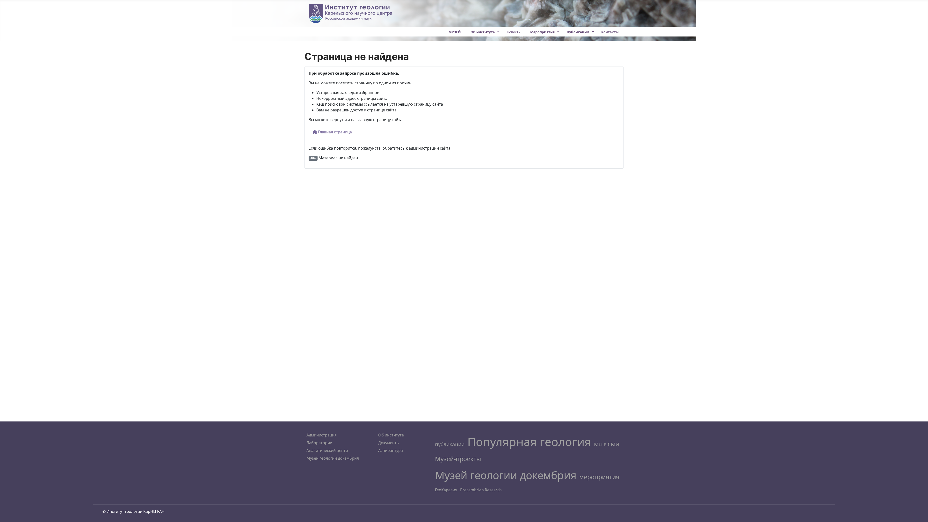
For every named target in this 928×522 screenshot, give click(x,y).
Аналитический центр (327, 450)
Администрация (321, 435)
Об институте (391, 435)
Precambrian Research (481, 490)
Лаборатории (319, 442)
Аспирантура (390, 450)
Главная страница (334, 132)
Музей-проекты (458, 459)
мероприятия (599, 477)
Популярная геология (529, 442)
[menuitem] (455, 31)
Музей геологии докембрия (332, 458)
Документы (388, 442)
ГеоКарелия (446, 490)
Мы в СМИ (606, 444)
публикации (449, 444)
